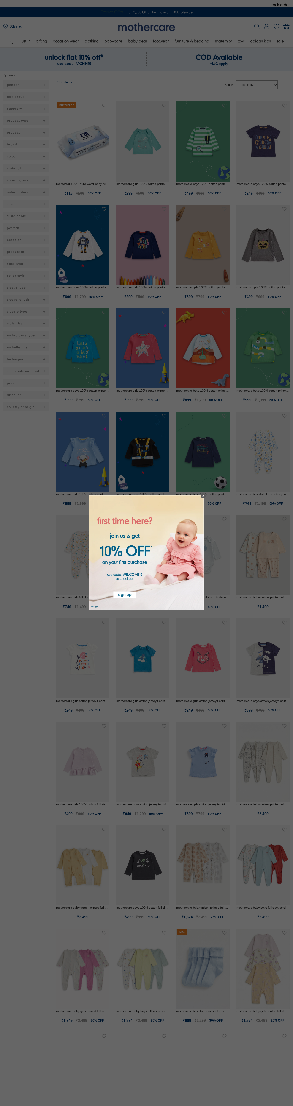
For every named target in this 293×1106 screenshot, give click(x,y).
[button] (203, 495)
